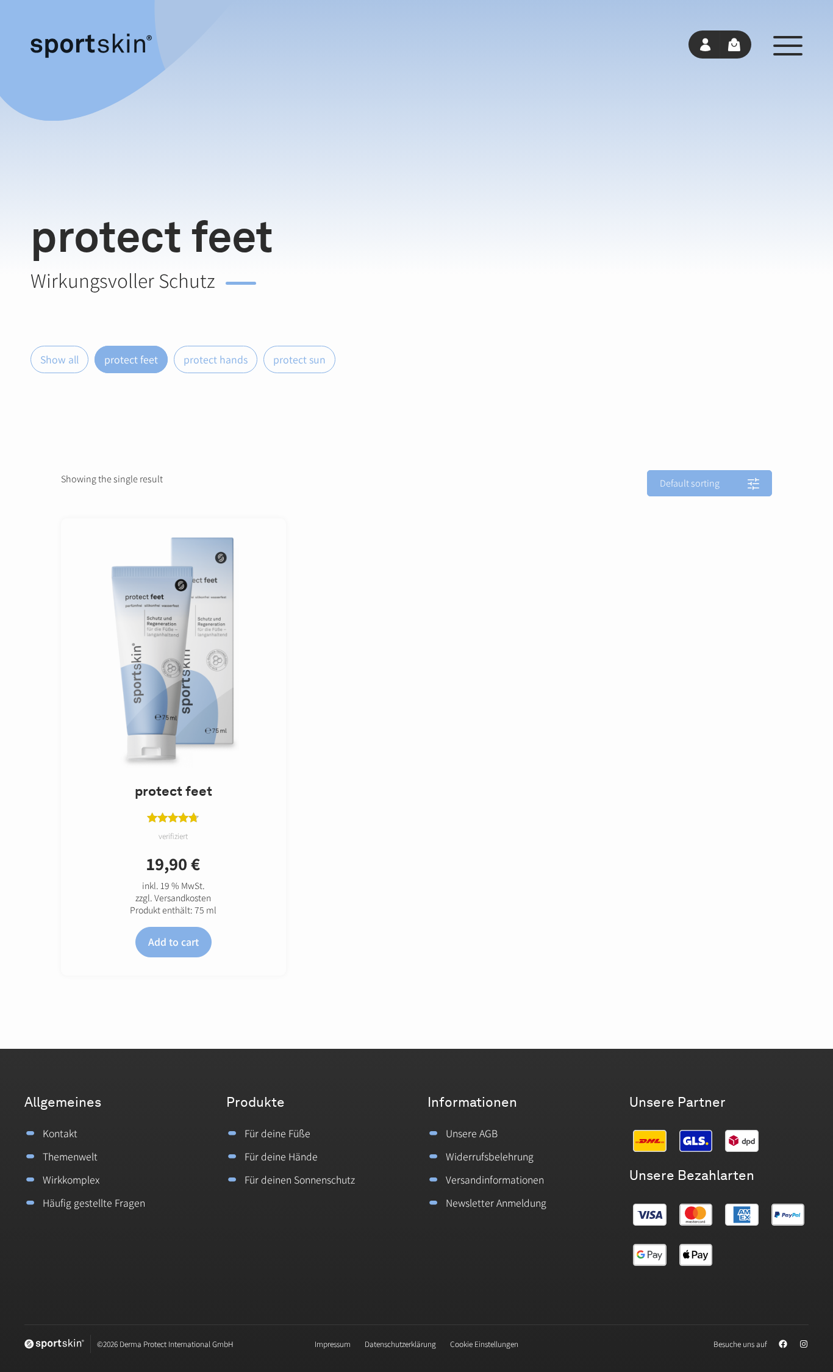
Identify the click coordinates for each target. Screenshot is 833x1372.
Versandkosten (182, 897)
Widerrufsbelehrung (490, 1156)
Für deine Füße (277, 1133)
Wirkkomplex (71, 1180)
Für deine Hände (281, 1156)
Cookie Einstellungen (484, 1343)
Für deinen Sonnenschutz (300, 1180)
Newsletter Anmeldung (496, 1203)
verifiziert (173, 836)
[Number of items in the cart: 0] (735, 44)
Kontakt (60, 1133)
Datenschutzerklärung (400, 1343)
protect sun (299, 359)
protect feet (131, 359)
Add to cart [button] (173, 942)
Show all (59, 359)
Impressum (333, 1343)
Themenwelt (70, 1156)
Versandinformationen (495, 1180)
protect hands (216, 359)
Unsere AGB (472, 1133)
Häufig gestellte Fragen (94, 1203)
